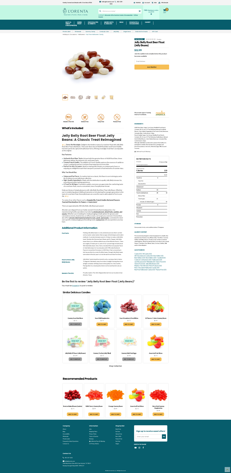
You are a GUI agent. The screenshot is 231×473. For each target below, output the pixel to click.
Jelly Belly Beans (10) (152, 264)
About (64, 429)
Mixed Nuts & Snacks (109, 23)
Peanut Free (119, 439)
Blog (64, 431)
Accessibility (66, 434)
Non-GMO (118, 436)
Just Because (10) (140, 262)
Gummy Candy (119, 15)
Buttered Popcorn (113, 200)
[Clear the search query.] (140, 11)
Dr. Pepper (82, 202)
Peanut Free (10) (161, 270)
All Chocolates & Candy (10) (143, 256)
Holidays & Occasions (134, 23)
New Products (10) (155, 266)
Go (164, 436)
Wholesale (78, 31)
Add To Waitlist (75, 324)
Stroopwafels (128, 15)
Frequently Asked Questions (70, 441)
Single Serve (127, 31)
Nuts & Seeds (68, 23)
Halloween (81, 34)
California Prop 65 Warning (97, 441)
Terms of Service (93, 436)
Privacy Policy (92, 434)
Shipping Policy (93, 431)
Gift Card (155, 31)
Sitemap (91, 439)
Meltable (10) (151, 262)
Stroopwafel (71, 26)
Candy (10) (138, 254)
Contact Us (66, 443)
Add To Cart (102, 324)
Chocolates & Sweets (93, 23)
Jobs (90, 429)
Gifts (112, 15)
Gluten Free (119, 434)
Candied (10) (161, 258)
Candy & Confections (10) (142, 260)
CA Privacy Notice (94, 443)
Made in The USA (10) (141, 266)
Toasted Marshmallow (70, 202)
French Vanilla (101, 200)
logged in (75, 285)
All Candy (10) (147, 254)
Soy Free (118, 441)
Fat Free (118, 431)
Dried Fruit (79, 23)
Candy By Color (104, 31)
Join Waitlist (151, 67)
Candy (148, 22)
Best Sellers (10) (139, 258)
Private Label (66, 31)
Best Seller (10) (158, 256)
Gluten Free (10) (139, 264)
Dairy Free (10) (161, 262)
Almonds (107, 15)
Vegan (117, 443)
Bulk (121, 22)
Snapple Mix (91, 200)
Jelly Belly (116, 31)
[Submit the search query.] (100, 11)
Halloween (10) (157, 260)
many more (93, 202)
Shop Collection (115, 366)
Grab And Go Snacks (141, 31)
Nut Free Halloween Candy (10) (144, 270)
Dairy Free (118, 429)
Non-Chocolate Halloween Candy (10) (146, 268)
